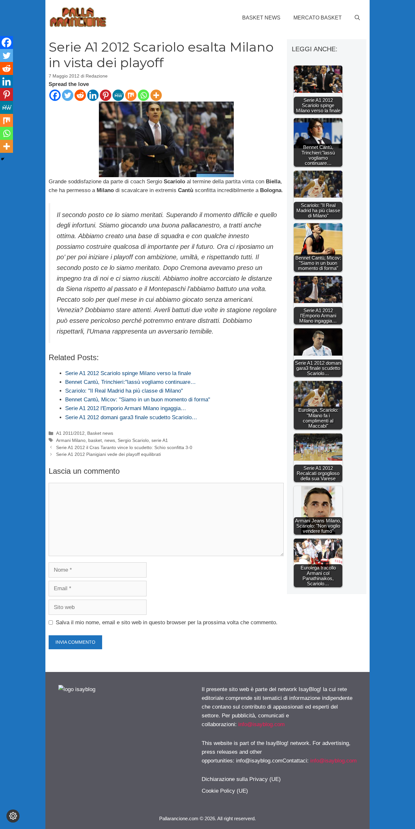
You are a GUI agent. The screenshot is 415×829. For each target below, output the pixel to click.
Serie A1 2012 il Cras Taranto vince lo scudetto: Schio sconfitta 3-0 (124, 447)
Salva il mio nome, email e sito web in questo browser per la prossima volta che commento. (167, 622)
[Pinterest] (105, 95)
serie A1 (159, 440)
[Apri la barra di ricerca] (357, 18)
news (109, 440)
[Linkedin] (93, 95)
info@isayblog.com (261, 724)
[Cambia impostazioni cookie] (12, 816)
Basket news (261, 17)
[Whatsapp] (143, 95)
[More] (156, 95)
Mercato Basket (317, 17)
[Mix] (130, 95)
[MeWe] (118, 95)
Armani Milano (71, 440)
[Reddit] (80, 95)
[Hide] (2, 159)
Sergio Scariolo (133, 440)
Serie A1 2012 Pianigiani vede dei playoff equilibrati (108, 454)
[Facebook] (55, 95)
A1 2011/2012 (70, 433)
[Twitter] (67, 95)
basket (95, 440)
